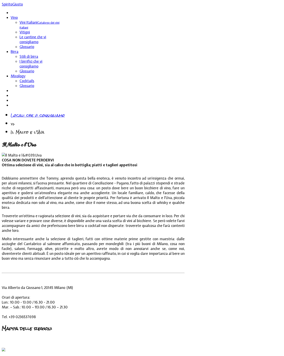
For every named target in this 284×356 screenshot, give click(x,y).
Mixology (18, 76)
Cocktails (27, 80)
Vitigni (25, 32)
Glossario (27, 46)
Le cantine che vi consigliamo (33, 39)
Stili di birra (29, 56)
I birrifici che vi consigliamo (31, 64)
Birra (14, 51)
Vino (14, 17)
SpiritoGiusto (12, 4)
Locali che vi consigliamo (38, 115)
